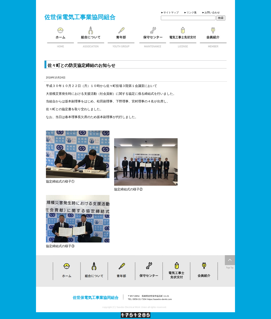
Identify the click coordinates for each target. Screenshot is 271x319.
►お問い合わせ (211, 12)
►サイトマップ (170, 12)
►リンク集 (190, 12)
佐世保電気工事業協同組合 (80, 17)
